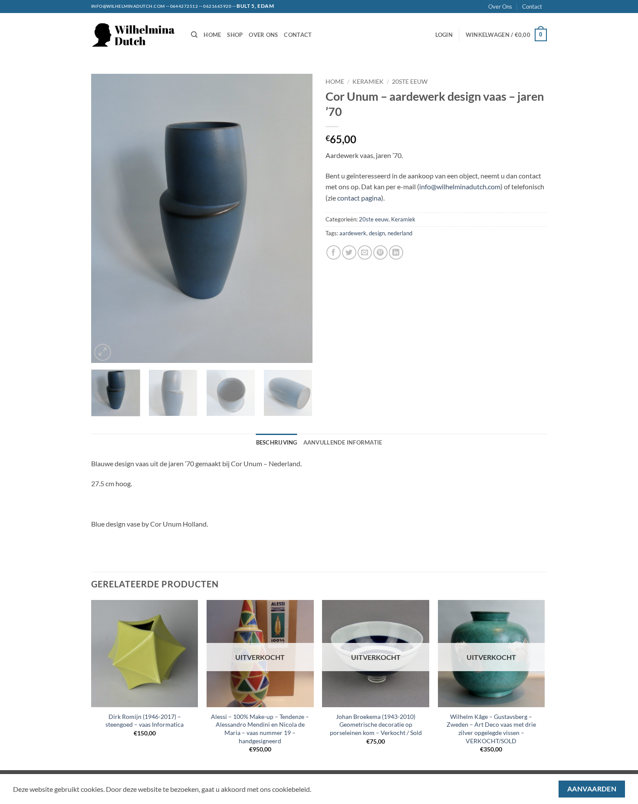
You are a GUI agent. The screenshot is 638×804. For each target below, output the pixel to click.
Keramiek (368, 81)
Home (212, 34)
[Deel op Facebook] (333, 252)
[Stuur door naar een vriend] (365, 252)
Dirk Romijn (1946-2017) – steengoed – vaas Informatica (144, 720)
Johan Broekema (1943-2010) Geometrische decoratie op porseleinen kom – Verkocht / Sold (376, 724)
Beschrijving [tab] (276, 442)
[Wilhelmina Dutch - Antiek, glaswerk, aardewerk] (134, 35)
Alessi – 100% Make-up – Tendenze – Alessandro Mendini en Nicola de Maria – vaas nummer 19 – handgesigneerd (260, 729)
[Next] (297, 218)
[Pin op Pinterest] (380, 252)
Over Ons (500, 6)
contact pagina (359, 198)
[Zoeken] (194, 34)
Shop (235, 34)
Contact (532, 6)
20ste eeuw (410, 81)
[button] (444, 34)
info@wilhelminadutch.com (459, 186)
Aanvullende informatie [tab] (342, 442)
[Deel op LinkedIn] (396, 252)
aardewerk (352, 233)
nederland (400, 233)
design (377, 233)
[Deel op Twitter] (349, 252)
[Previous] (106, 218)
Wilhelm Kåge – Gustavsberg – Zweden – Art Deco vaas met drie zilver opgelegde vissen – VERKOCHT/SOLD (491, 729)
